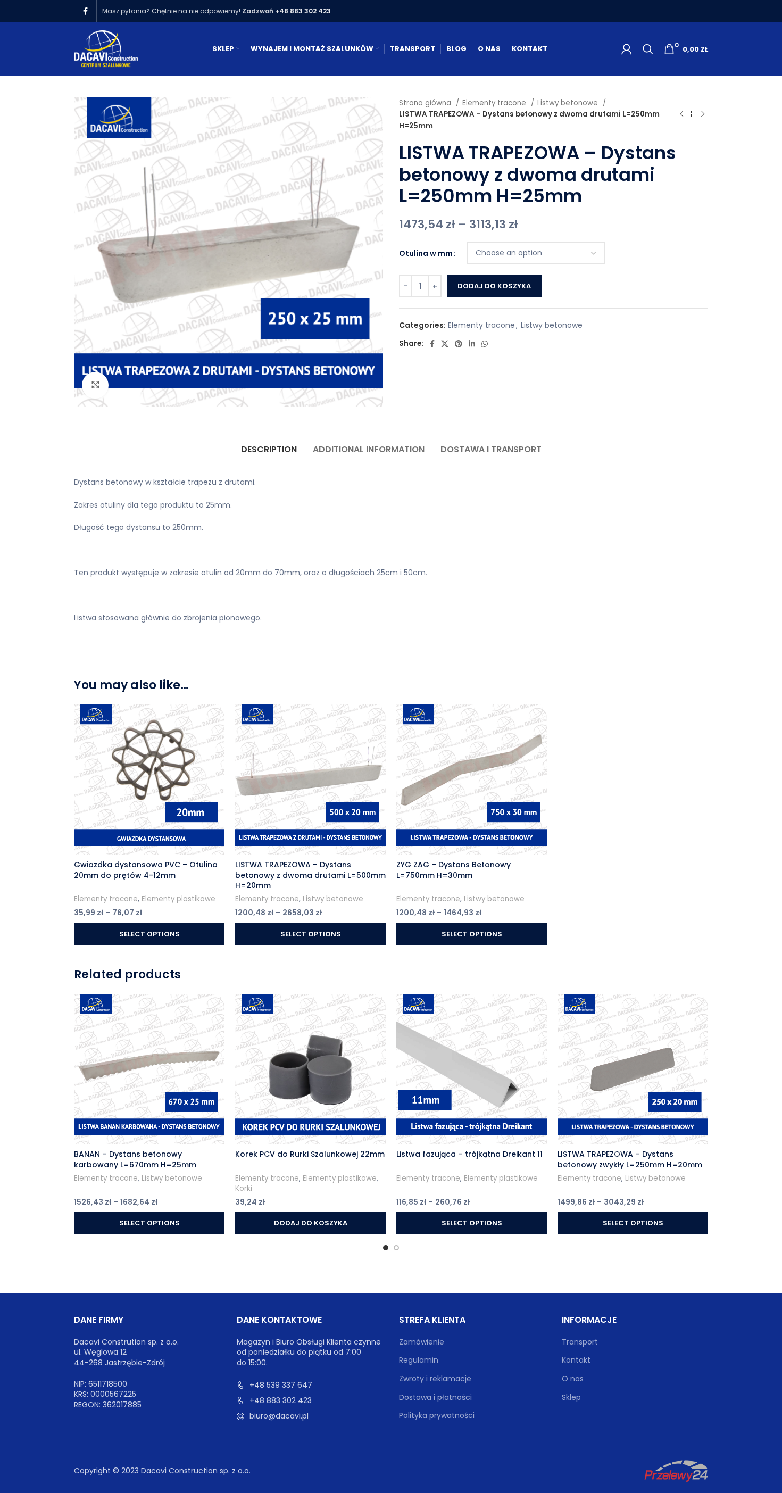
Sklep (571, 1397)
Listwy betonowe (568, 103)
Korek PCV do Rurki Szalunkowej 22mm (310, 1154)
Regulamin (418, 1360)
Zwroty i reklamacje (435, 1379)
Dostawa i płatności (435, 1397)
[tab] (269, 444)
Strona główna (426, 103)
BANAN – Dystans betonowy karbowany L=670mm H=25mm (135, 1159)
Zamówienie (421, 1342)
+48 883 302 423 (303, 10)
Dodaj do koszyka (494, 286)
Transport (580, 1342)
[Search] (648, 49)
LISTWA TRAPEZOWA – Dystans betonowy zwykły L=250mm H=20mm (630, 1159)
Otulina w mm (426, 253)
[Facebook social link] (85, 11)
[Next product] (702, 114)
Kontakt (576, 1360)
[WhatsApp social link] (484, 344)
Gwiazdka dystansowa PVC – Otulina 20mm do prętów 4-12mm (146, 870)
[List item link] (310, 1385)
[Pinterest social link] (458, 344)
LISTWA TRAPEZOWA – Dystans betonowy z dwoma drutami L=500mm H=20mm (310, 875)
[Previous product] (681, 114)
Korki (243, 1188)
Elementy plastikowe (178, 899)
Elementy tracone (495, 103)
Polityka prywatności (437, 1416)
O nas (573, 1379)
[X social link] (445, 344)
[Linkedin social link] (471, 344)
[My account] (626, 49)
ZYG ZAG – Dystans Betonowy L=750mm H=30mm (453, 870)
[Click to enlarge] (95, 385)
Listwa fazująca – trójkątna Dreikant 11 (469, 1154)
